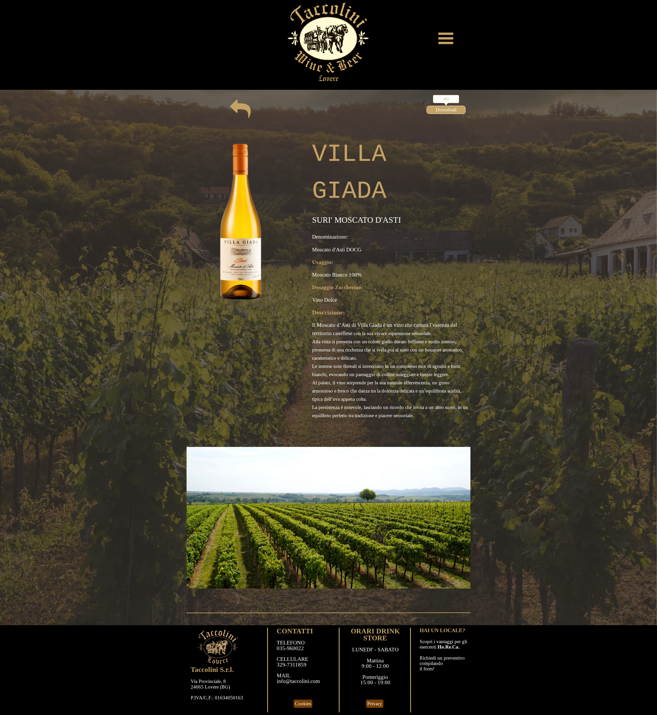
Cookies (303, 703)
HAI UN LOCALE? (442, 630)
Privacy (374, 703)
